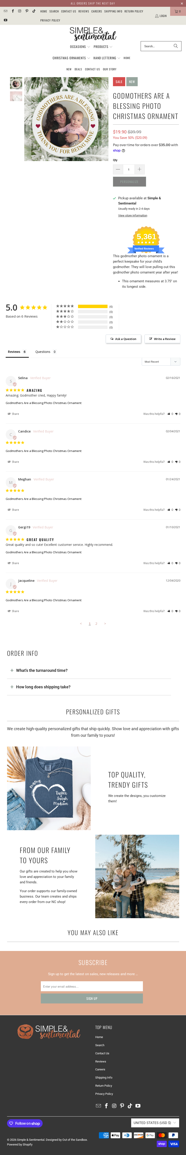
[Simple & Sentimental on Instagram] (20, 11)
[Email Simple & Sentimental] (5, 11)
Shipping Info (113, 11)
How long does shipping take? (43, 686)
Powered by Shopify (19, 1144)
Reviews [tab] (14, 351)
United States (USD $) (152, 1123)
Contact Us (68, 11)
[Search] (175, 46)
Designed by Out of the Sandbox (66, 1139)
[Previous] (27, 119)
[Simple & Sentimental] (93, 34)
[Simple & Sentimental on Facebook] (12, 11)
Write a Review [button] (165, 339)
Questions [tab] (42, 351)
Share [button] (15, 414)
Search (54, 11)
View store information (132, 215)
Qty (115, 160)
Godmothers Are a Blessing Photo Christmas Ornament (43, 403)
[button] (80, 46)
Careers (96, 11)
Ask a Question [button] (125, 339)
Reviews (83, 11)
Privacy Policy (50, 20)
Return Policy (134, 11)
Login (163, 16)
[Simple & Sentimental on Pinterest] (27, 11)
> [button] (105, 623)
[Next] (105, 119)
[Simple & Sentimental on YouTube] (5, 20)
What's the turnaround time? (42, 670)
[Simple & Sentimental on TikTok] (34, 11)
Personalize (129, 181)
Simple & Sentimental (30, 1139)
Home (43, 11)
